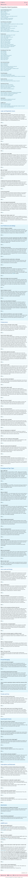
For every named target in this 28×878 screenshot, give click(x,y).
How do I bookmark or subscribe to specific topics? (9, 93)
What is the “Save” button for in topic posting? (8, 45)
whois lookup (3, 850)
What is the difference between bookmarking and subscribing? (11, 92)
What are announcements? (5, 56)
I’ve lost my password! (4, 17)
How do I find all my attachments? (6, 100)
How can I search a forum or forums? (7, 84)
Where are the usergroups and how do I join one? (9, 66)
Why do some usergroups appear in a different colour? (10, 68)
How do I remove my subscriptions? (7, 95)
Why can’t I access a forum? (5, 41)
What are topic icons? (4, 59)
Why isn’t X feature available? (5, 104)
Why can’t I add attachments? (5, 42)
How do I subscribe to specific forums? (7, 94)
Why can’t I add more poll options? (6, 39)
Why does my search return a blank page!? (8, 86)
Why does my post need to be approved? (7, 46)
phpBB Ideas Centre (4, 838)
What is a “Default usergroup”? (6, 69)
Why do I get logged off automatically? (7, 18)
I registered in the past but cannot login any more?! (9, 16)
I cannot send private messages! (6, 74)
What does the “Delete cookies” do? (7, 19)
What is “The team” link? (5, 70)
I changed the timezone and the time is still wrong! (9, 26)
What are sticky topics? (4, 57)
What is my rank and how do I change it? (7, 30)
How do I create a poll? (4, 38)
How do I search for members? (6, 87)
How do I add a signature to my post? (7, 37)
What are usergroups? (4, 65)
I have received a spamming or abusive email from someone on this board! (13, 76)
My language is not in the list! (5, 27)
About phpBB (3, 830)
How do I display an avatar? (5, 29)
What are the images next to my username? (8, 28)
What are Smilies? (4, 53)
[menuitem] (3, 2)
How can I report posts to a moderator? (7, 44)
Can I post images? (4, 54)
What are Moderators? (4, 64)
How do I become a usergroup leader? (7, 67)
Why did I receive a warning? (5, 43)
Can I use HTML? (4, 52)
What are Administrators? (5, 63)
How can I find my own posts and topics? (7, 88)
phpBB (13, 273)
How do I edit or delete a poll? (5, 40)
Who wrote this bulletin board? (6, 103)
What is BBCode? (3, 51)
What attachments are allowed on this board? (8, 99)
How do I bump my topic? (5, 47)
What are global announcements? (6, 55)
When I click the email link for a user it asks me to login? (10, 31)
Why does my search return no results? (7, 85)
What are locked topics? (5, 58)
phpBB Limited (7, 827)
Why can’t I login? (3, 15)
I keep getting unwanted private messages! (8, 75)
